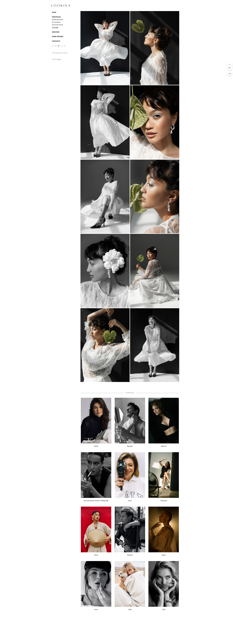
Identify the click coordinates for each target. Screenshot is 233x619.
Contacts (56, 41)
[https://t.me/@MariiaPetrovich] (64, 46)
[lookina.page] (61, 5)
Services (55, 32)
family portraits (57, 19)
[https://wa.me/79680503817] (56, 46)
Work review (57, 36)
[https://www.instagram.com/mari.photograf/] (53, 46)
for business (56, 22)
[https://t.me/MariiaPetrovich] (59, 46)
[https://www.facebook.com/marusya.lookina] (61, 46)
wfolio (59, 59)
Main (54, 12)
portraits (55, 27)
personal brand (57, 25)
